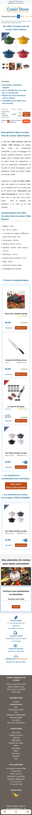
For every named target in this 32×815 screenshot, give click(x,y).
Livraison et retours (16, 735)
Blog (16, 707)
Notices (16, 746)
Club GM (16, 738)
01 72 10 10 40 (16, 659)
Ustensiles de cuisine (16, 710)
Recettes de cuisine (16, 743)
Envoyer (16, 607)
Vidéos (16, 751)
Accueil (3, 21)
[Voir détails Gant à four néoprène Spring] (16, 299)
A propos (16, 702)
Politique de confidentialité (16, 715)
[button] (18, 16)
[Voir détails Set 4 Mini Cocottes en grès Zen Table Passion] (16, 439)
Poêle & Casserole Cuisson (12, 21)
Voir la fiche (8, 327)
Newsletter (16, 756)
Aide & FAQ (16, 732)
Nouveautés (16, 748)
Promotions (16, 753)
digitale (15, 806)
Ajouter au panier (21, 327)
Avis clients (16, 720)
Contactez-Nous (16, 704)
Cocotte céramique (23, 21)
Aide (16, 759)
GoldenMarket (15, 809)
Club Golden (16, 740)
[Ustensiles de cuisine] (16, 9)
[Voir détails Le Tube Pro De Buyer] (16, 392)
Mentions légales (16, 717)
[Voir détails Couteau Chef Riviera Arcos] (16, 346)
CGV (16, 712)
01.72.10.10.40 (16, 782)
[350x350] (12, 69)
